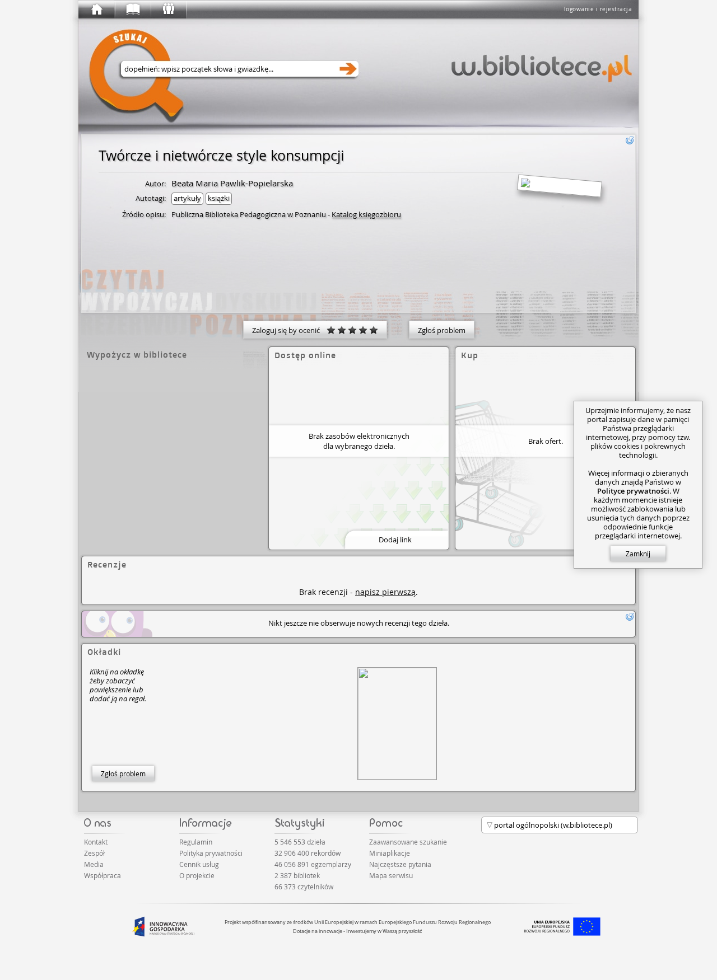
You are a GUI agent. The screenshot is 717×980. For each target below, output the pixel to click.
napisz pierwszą (385, 592)
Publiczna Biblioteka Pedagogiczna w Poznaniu (248, 214)
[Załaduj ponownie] (629, 140)
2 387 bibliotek (297, 875)
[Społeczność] (168, 9)
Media (94, 864)
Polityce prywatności (633, 491)
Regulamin (195, 841)
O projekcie (197, 875)
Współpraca (102, 875)
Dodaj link (395, 539)
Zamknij (638, 553)
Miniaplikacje (389, 852)
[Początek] (96, 9)
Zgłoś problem (441, 330)
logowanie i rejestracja (598, 9)
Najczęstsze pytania (400, 864)
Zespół (94, 852)
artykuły (187, 198)
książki (219, 198)
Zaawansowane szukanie (408, 841)
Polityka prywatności (211, 852)
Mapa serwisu (391, 875)
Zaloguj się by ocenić (289, 330)
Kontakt (96, 841)
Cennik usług (199, 864)
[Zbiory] (132, 9)
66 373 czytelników (303, 886)
